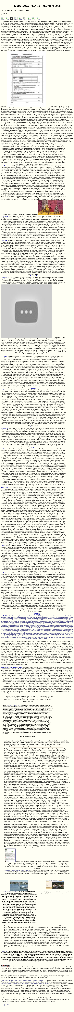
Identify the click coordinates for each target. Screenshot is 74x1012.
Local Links (4, 487)
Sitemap (6, 1004)
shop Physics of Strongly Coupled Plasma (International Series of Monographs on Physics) (36, 982)
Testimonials (7, 573)
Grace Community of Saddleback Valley (47, 889)
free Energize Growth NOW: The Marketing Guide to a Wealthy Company (22, 980)
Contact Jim (7, 166)
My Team (4, 240)
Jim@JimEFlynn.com (13, 705)
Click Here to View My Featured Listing (11, 667)
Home (3, 145)
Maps (3, 545)
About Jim (5, 216)
